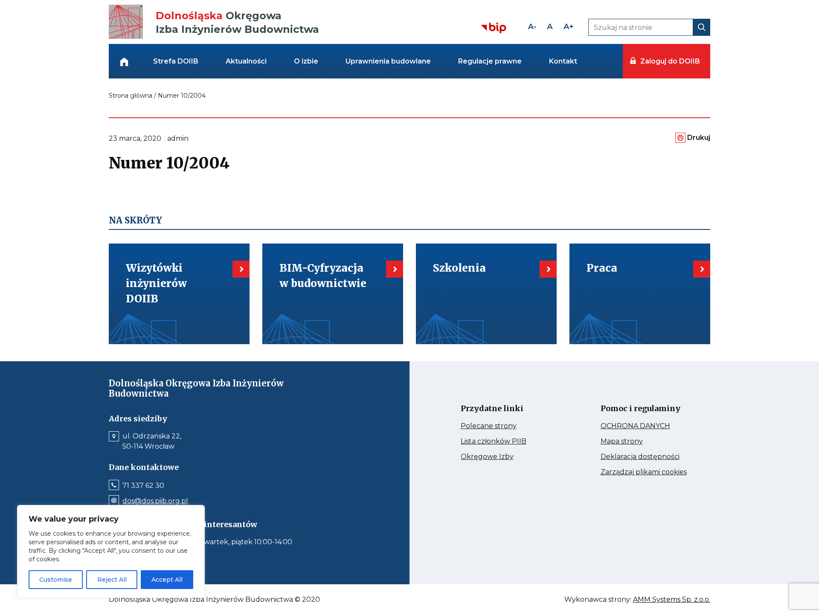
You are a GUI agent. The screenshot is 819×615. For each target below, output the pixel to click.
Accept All (167, 579)
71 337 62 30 (143, 486)
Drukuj (698, 137)
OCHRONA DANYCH (647, 426)
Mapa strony (634, 441)
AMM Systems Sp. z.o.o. (671, 600)
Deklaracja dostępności (647, 457)
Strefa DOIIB (175, 61)
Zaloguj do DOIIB (670, 61)
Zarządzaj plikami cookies (647, 472)
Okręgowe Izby (505, 457)
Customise (55, 579)
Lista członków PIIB (507, 441)
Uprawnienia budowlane (388, 61)
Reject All (112, 579)
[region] (111, 551)
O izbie (306, 61)
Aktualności (246, 61)
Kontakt (563, 61)
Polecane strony (505, 426)
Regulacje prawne (490, 61)
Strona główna (130, 95)
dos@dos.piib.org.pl (155, 501)
